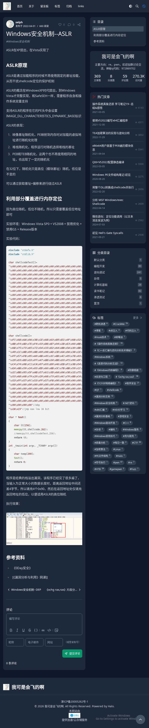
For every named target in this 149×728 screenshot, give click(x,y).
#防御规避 (134, 370)
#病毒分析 (100, 443)
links (81, 6)
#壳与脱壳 (129, 436)
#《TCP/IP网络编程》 (106, 383)
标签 (57, 6)
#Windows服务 (132, 429)
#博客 (98, 330)
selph (19, 22)
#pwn (117, 462)
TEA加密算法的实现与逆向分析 (111, 133)
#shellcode (114, 390)
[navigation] (23, 590)
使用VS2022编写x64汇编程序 (110, 120)
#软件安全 (132, 383)
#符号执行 (100, 462)
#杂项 (98, 429)
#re (131, 462)
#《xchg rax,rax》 (127, 377)
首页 (20, 6)
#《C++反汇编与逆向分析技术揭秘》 (114, 350)
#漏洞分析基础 (103, 416)
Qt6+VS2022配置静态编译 (108, 162)
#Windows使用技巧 (105, 436)
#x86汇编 (100, 410)
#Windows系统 (103, 357)
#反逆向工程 (102, 377)
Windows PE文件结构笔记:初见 (111, 175)
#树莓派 (119, 337)
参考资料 (99, 41)
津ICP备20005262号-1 (74, 701)
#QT (97, 390)
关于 (31, 6)
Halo (111, 706)
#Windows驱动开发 (105, 423)
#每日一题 (119, 443)
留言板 (44, 6)
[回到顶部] (140, 719)
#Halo (120, 456)
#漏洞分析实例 (103, 396)
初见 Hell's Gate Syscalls (107, 233)
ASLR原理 (99, 29)
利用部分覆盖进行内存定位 (110, 35)
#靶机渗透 (100, 324)
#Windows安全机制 (18, 41)
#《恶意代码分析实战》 (108, 363)
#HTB (99, 469)
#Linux (118, 449)
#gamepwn (117, 469)
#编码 (113, 429)
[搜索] (137, 6)
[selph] (10, 24)
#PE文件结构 (102, 456)
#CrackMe (120, 324)
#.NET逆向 (129, 403)
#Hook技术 (101, 337)
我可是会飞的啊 (54, 706)
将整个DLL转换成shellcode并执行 (113, 187)
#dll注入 (114, 330)
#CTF (136, 443)
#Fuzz (134, 469)
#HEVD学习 (120, 410)
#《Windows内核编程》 (108, 370)
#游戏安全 (124, 416)
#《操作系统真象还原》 (108, 344)
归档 (69, 6)
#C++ (127, 423)
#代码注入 (131, 330)
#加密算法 (100, 449)
